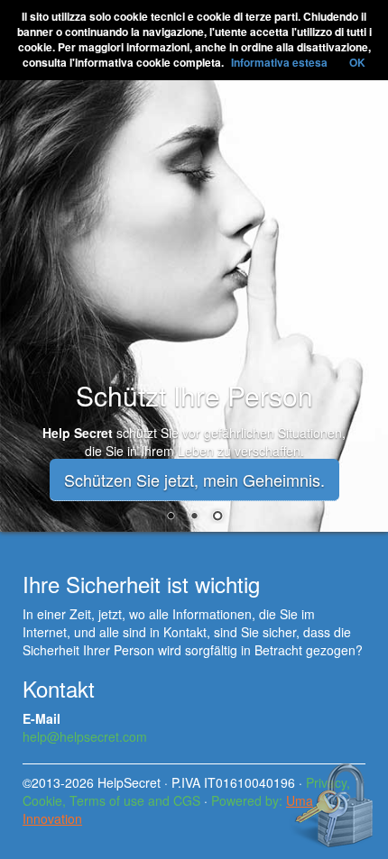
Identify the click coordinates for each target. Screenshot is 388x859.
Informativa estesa (279, 62)
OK (357, 62)
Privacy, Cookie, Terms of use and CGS (186, 791)
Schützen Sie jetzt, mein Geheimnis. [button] (194, 479)
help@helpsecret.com (85, 736)
